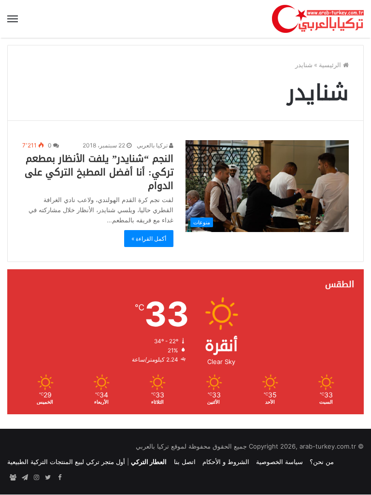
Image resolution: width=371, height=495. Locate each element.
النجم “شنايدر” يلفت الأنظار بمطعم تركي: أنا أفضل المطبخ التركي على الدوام (99, 172)
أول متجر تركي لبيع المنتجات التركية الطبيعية (66, 462)
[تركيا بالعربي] (318, 19)
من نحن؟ (322, 462)
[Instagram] (36, 477)
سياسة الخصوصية (279, 462)
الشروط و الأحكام (225, 462)
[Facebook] (59, 477)
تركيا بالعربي (153, 145)
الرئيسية (331, 65)
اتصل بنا (185, 462)
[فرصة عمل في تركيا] (13, 477)
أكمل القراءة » (148, 238)
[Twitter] (48, 477)
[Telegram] (24, 477)
